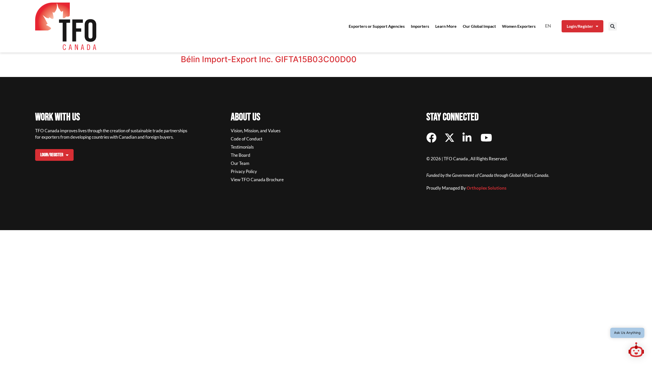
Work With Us (57, 117)
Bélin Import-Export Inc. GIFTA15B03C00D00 (269, 59)
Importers (420, 26)
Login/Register (580, 26)
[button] (612, 26)
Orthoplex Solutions (486, 188)
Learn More (446, 26)
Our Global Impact (479, 26)
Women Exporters (519, 26)
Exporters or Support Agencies (377, 26)
